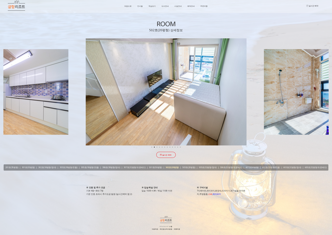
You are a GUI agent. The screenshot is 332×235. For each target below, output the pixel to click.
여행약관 (177, 229)
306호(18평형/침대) (111, 167)
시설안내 (178, 6)
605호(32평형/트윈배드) (316, 167)
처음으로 (128, 6)
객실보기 (152, 6)
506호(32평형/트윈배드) (231, 167)
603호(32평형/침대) (292, 167)
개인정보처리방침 (166, 229)
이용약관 (155, 229)
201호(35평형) (11, 167)
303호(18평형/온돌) (69, 167)
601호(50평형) (252, 167)
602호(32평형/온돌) (271, 167)
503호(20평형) (188, 167)
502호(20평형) (172, 167)
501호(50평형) (155, 167)
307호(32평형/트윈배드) (135, 167)
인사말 (140, 6)
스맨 (170, 226)
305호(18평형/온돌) (90, 167)
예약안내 (191, 6)
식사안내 (165, 6)
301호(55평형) (28, 167)
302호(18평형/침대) (47, 167)
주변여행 (204, 6)
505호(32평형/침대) (208, 167)
